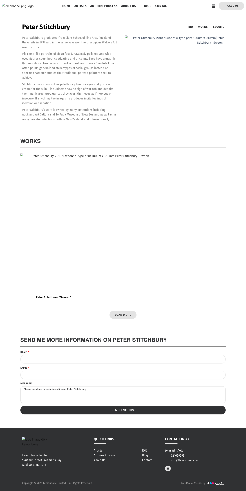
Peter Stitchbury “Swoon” (53, 297)
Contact (162, 6)
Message (26, 383)
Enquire (218, 26)
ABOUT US (128, 6)
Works (203, 26)
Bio (190, 26)
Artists (80, 6)
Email (24, 367)
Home (66, 6)
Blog (148, 6)
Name (23, 352)
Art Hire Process (104, 6)
